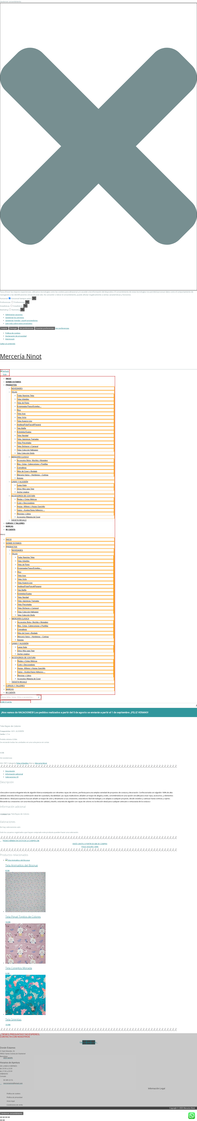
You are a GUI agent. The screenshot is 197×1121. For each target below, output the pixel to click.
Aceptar (4, 328)
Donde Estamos (13, 382)
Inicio (8, 379)
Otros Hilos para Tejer (25, 489)
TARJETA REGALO (18, 520)
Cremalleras (22, 468)
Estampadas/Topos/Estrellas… (29, 406)
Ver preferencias (26, 328)
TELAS (14, 392)
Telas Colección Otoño (25, 453)
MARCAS (9, 526)
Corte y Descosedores (26, 503)
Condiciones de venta (15, 1105)
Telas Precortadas (24, 443)
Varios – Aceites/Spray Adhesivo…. (31, 510)
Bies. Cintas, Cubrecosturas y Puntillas (32, 464)
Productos (11, 385)
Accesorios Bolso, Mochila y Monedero (32, 460)
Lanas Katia (22, 485)
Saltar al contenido (7, 343)
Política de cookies (12, 333)
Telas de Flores (23, 403)
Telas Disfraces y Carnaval (27, 446)
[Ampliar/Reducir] (1, 1117)
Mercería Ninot (21, 356)
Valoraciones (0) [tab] (11, 777)
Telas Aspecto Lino (24, 421)
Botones (20, 478)
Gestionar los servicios (14, 317)
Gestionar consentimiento (11, 1113)
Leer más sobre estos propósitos (18, 323)
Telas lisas (21, 414)
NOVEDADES (17, 388)
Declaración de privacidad (16, 336)
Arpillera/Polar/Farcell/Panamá (29, 425)
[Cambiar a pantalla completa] (4, 1117)
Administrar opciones (14, 314)
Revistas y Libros (24, 514)
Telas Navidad (22, 436)
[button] (98, 146)
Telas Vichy (21, 417)
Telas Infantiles (23, 399)
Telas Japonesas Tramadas (28, 439)
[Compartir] (6, 1117)
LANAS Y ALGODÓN (20, 482)
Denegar (13, 328)
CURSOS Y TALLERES (15, 523)
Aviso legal (11, 1101)
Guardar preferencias (45, 328)
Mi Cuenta (10, 530)
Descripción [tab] (10, 771)
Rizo (19, 410)
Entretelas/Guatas (24, 432)
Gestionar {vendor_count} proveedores (21, 320)
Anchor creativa (23, 492)
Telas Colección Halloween (27, 450)
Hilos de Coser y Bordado (27, 471)
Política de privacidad (14, 1097)
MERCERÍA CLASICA (20, 457)
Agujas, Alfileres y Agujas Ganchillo (31, 507)
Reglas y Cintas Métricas (27, 499)
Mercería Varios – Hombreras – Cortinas (32, 475)
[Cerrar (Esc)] (9, 1117)
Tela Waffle (21, 428)
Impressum (9, 339)
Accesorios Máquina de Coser (28, 517)
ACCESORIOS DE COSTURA (23, 496)
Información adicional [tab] (14, 774)
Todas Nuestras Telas (25, 396)
